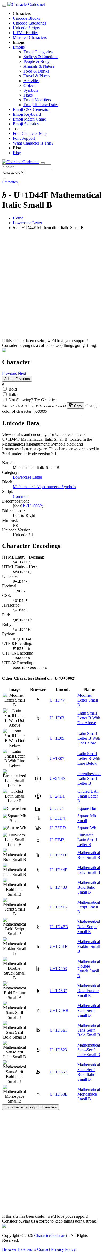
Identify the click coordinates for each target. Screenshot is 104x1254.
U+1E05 (57, 738)
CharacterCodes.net (50, 1235)
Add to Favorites (17, 379)
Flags (28, 95)
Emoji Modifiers (37, 100)
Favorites (10, 182)
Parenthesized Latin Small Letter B (89, 778)
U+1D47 (57, 700)
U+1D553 (58, 968)
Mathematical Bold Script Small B (88, 927)
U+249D (57, 778)
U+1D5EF (59, 1030)
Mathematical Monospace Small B (88, 1094)
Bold (13, 389)
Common (21, 496)
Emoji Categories (38, 52)
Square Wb (86, 828)
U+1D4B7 (59, 907)
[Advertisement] (52, 286)
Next (22, 373)
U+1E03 (57, 718)
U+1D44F (58, 870)
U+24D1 (57, 796)
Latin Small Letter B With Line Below (88, 758)
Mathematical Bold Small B (88, 855)
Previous (9, 373)
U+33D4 (57, 818)
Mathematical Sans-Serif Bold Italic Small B (88, 1072)
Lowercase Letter (27, 223)
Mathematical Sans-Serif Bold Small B (88, 1030)
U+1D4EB (59, 926)
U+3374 (57, 808)
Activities (31, 80)
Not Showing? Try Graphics (32, 400)
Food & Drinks (36, 71)
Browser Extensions (19, 1249)
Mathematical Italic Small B (88, 870)
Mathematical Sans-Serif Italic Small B (88, 1050)
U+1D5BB (59, 1010)
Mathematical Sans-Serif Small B (88, 1010)
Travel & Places (36, 76)
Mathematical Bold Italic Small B (88, 887)
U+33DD (58, 828)
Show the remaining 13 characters (30, 1107)
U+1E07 (57, 758)
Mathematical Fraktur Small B (88, 946)
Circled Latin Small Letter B (88, 796)
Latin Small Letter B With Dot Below (88, 738)
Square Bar (86, 808)
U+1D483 (58, 887)
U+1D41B (59, 855)
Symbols (30, 90)
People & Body (36, 61)
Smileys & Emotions (40, 56)
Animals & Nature (38, 66)
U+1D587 (58, 990)
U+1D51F (58, 946)
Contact (43, 1249)
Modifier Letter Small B (87, 700)
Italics (13, 394)
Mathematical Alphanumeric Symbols (44, 486)
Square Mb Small (86, 818)
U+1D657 (58, 1072)
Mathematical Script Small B (88, 907)
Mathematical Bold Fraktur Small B (88, 991)
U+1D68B (59, 1094)
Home (18, 218)
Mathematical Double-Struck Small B (88, 968)
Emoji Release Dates (40, 104)
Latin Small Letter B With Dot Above (88, 718)
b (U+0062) (33, 506)
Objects (29, 85)
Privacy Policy (63, 1249)
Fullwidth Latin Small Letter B (87, 840)
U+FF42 (57, 840)
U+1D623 (58, 1050)
